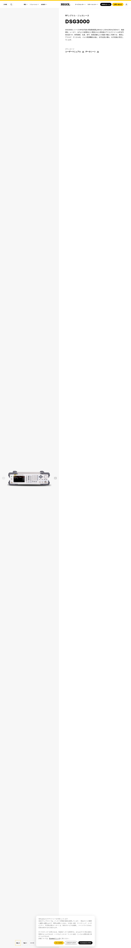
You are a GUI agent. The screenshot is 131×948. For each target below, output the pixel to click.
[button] (55, 478)
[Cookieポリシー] (54, 938)
